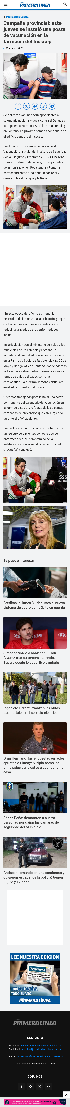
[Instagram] (30, 1086)
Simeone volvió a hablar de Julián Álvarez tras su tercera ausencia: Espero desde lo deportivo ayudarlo (31, 658)
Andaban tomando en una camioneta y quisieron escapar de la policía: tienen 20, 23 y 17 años (33, 877)
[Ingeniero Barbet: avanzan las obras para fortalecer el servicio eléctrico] (35, 688)
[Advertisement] (35, 269)
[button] (8, 4)
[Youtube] (48, 1086)
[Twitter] (39, 1086)
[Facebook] (21, 1086)
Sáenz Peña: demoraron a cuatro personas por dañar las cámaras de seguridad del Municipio (31, 822)
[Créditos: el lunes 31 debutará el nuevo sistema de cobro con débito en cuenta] (35, 582)
